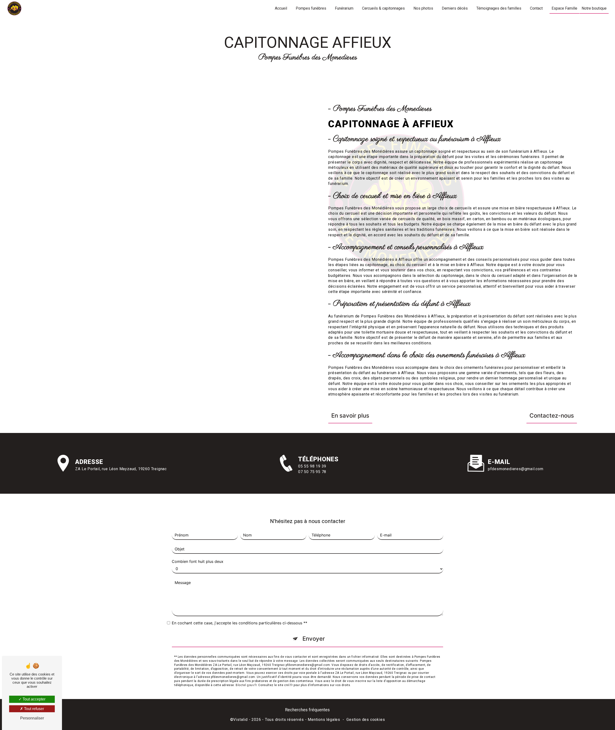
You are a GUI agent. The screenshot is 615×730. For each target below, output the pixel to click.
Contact (536, 8)
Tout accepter (33, 699)
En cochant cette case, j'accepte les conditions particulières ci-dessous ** (239, 622)
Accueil (281, 8)
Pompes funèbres (311, 8)
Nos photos (423, 8)
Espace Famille (564, 8)
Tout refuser (33, 709)
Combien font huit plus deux (197, 561)
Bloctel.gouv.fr (246, 685)
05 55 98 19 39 (312, 466)
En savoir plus (350, 415)
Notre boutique (594, 8)
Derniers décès (455, 8)
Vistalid (240, 719)
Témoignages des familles (498, 8)
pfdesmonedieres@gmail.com (515, 469)
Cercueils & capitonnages (383, 8)
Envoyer (313, 638)
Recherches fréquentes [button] (307, 709)
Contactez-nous (551, 415)
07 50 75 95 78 (312, 471)
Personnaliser (32, 718)
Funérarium (344, 8)
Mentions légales (324, 719)
